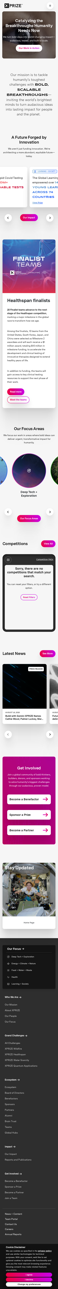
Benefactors (11, 1098)
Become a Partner (14, 1192)
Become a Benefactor (16, 1181)
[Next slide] (49, 218)
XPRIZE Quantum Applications (21, 1065)
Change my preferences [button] (29, 1284)
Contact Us (11, 1224)
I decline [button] (29, 1279)
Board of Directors (14, 1093)
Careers (9, 1229)
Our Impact (11, 1154)
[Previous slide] (8, 218)
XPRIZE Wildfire (13, 1048)
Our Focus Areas (29, 518)
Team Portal (11, 1219)
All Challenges (12, 1043)
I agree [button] (29, 1275)
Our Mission (11, 1004)
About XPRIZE (12, 1010)
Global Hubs (11, 1132)
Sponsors (10, 1104)
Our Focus (10, 1021)
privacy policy (45, 1251)
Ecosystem (10, 1087)
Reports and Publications (18, 1159)
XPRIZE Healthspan (15, 1054)
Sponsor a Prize (13, 1186)
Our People (11, 1016)
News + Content (13, 1214)
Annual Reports (13, 1234)
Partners (9, 1110)
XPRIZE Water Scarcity (17, 1060)
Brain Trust (10, 1121)
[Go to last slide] (8, 512)
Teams (8, 1127)
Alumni (8, 1115)
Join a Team (11, 1198)
